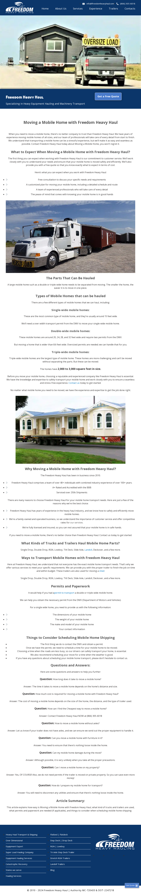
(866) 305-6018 (127, 3)
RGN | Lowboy (57, 846)
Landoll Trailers (57, 864)
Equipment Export (14, 846)
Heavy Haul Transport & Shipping (21, 834)
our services (76, 522)
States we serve (13, 870)
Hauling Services (13, 876)
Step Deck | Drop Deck (61, 840)
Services (78, 8)
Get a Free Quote (108, 96)
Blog (52, 870)
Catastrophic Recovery (16, 864)
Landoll (88, 549)
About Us (60, 8)
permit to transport (64, 592)
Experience (95, 8)
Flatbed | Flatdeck (59, 834)
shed (101, 570)
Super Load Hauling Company (19, 852)
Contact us (74, 382)
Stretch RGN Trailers (60, 858)
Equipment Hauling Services (19, 858)
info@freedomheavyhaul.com (100, 3)
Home (45, 8)
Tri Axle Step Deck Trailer (62, 852)
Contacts (130, 8)
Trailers (113, 8)
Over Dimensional (14, 840)
